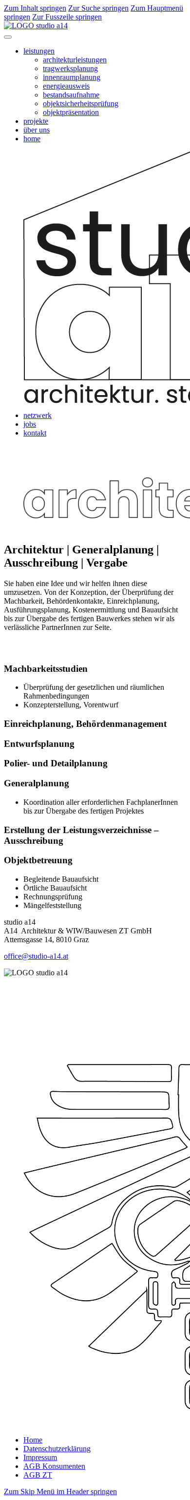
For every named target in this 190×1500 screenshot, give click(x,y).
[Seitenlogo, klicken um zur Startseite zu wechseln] (36, 25)
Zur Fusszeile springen (67, 17)
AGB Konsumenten (54, 1466)
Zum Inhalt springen (35, 8)
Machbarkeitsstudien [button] (46, 669)
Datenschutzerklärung (57, 1448)
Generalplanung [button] (36, 783)
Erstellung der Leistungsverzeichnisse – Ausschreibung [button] (81, 835)
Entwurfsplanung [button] (39, 744)
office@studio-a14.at (36, 956)
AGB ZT (37, 1475)
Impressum (40, 1457)
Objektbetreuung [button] (38, 860)
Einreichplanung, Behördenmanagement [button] (85, 724)
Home (32, 1440)
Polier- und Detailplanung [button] (56, 763)
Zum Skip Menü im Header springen (60, 1491)
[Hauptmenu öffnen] (8, 37)
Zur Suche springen (98, 8)
